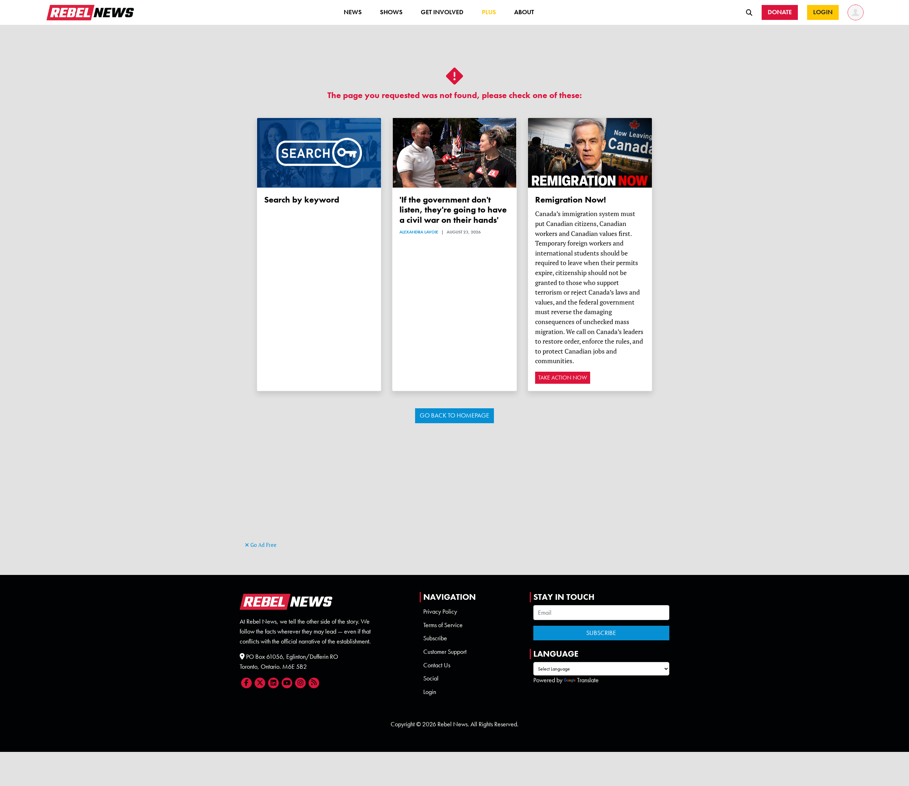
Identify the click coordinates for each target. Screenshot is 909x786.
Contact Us (436, 665)
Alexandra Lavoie (418, 232)
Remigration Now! (570, 199)
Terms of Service (443, 625)
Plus (489, 12)
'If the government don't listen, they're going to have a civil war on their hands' (453, 210)
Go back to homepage (454, 415)
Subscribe (435, 638)
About (524, 12)
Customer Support (445, 651)
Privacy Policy (440, 611)
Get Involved (442, 12)
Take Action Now (562, 377)
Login (429, 692)
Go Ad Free (263, 545)
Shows (391, 12)
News (353, 12)
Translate (588, 680)
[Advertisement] (454, 490)
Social (431, 678)
